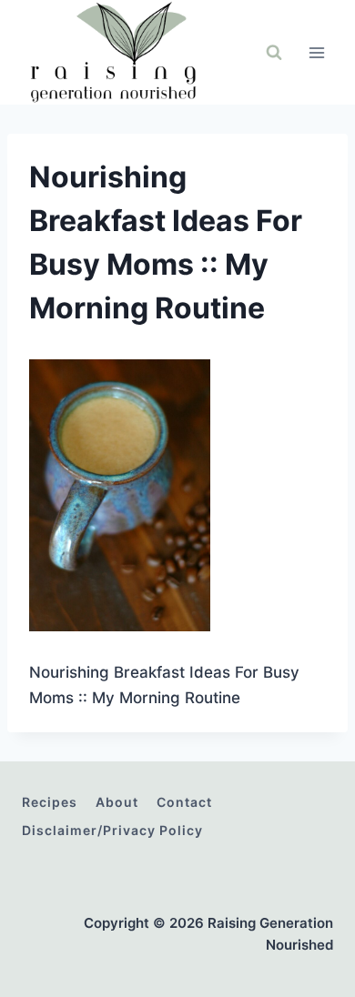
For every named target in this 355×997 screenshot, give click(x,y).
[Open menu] (316, 52)
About (117, 802)
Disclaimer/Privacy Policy (112, 830)
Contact (184, 802)
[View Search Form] (274, 52)
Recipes (49, 802)
